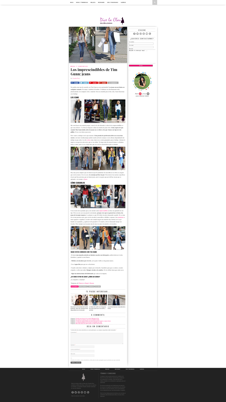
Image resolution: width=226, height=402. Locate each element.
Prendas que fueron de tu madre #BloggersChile (87, 318)
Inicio (71, 2)
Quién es (123, 2)
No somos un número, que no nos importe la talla (87, 319)
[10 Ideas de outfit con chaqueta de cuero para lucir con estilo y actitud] (98, 305)
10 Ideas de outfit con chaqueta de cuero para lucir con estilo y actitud (97, 308)
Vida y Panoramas (112, 2)
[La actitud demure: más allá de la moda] (116, 305)
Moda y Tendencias (82, 2)
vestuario (97, 286)
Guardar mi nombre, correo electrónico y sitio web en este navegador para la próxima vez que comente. (95, 360)
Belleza (93, 2)
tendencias (91, 286)
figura (85, 179)
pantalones (121, 217)
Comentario (74, 332)
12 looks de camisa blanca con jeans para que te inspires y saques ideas (93, 321)
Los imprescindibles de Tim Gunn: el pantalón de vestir (89, 322)
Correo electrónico (75, 349)
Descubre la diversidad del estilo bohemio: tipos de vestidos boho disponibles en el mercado (79, 308)
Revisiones (101, 2)
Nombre (73, 345)
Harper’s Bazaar (89, 283)
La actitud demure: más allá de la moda (116, 307)
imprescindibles (103, 211)
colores (89, 140)
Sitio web (73, 353)
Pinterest (81, 283)
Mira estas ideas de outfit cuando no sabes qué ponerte (89, 323)
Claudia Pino (76, 78)
